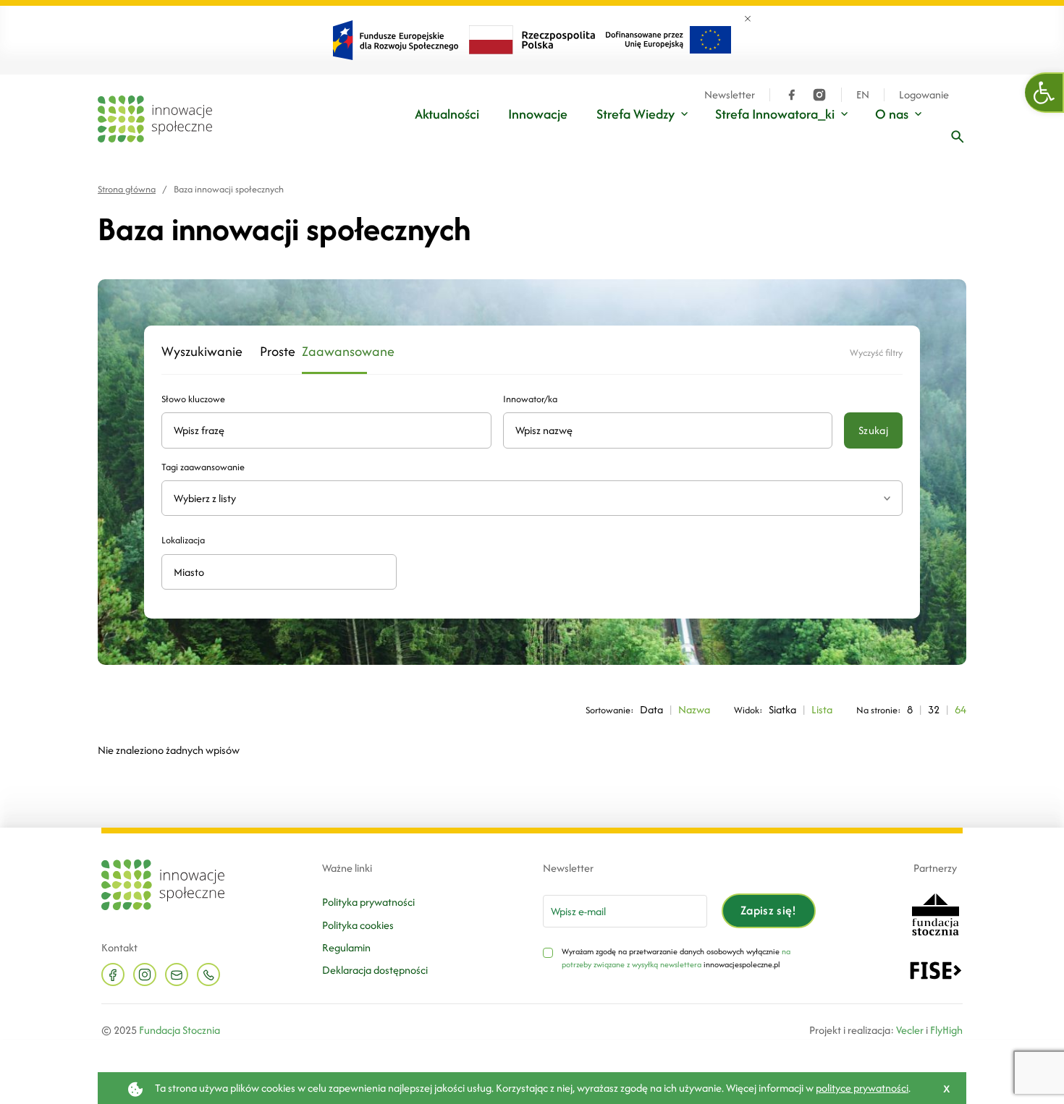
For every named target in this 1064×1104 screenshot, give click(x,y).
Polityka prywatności (368, 901)
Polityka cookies (358, 925)
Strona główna (127, 189)
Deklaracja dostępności (375, 969)
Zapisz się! (768, 910)
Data (651, 709)
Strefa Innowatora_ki (775, 114)
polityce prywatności (862, 1087)
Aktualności (447, 114)
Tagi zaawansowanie (203, 467)
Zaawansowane (334, 352)
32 (934, 709)
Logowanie (924, 95)
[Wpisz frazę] (957, 136)
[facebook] (792, 95)
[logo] (155, 119)
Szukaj (873, 430)
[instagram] (819, 95)
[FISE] (935, 969)
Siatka (782, 709)
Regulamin (346, 947)
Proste (272, 352)
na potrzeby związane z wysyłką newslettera (676, 958)
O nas (891, 114)
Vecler (910, 1029)
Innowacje (537, 114)
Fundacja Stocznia (179, 1029)
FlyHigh (946, 1029)
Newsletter (729, 95)
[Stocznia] (935, 913)
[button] (1044, 92)
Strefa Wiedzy (635, 114)
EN (862, 95)
